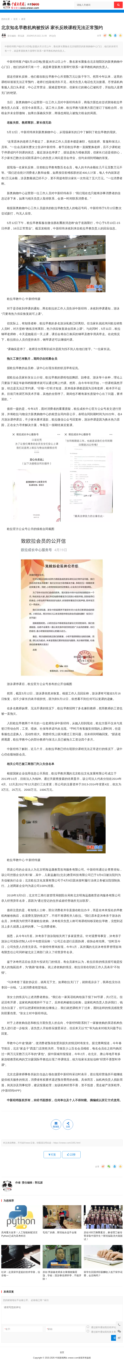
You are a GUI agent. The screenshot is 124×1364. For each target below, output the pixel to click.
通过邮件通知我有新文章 (103, 1332)
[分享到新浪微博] (105, 35)
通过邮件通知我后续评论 (103, 1327)
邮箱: (50, 1329)
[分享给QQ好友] (115, 35)
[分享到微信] (110, 35)
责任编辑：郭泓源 (15, 36)
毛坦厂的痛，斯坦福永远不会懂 (60, 1232)
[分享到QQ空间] (120, 35)
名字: (8, 1329)
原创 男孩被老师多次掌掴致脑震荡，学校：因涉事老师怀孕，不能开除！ (62, 1275)
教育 (23, 19)
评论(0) (52, 36)
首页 (15, 19)
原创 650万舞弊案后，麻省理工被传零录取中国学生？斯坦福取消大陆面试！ (103, 1236)
